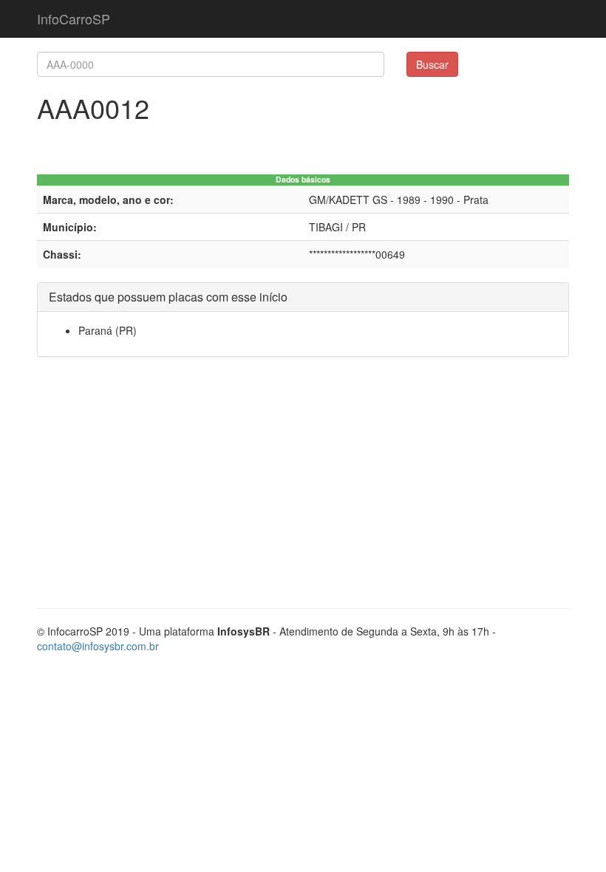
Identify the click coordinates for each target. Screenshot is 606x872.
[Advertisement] (303, 489)
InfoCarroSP (73, 18)
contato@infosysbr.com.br (98, 645)
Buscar (432, 64)
